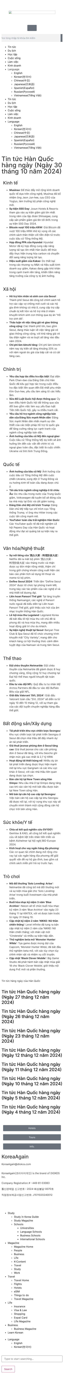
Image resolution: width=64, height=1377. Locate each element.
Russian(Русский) (24, 91)
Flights (18, 1284)
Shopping (19, 1313)
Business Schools (30, 1235)
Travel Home (21, 1280)
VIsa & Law (20, 1310)
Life (16, 1257)
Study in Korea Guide (26, 1216)
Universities (27, 1227)
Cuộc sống (14, 58)
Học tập (12, 54)
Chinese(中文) (22, 80)
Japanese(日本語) (24, 84)
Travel (17, 1265)
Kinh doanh (14, 65)
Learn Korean (15, 1332)
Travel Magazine (23, 1298)
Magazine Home (23, 1246)
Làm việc (13, 61)
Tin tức (12, 46)
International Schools (32, 1239)
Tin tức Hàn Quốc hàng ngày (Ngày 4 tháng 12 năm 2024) (31, 1109)
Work (17, 1272)
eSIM (17, 1291)
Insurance (19, 1306)
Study (11, 1213)
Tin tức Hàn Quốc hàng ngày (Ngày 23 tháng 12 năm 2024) (31, 1036)
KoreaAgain (15, 1157)
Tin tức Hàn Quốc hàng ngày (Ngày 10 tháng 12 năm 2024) (32, 1081)
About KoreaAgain (12, 1204)
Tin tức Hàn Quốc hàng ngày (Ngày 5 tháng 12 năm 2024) (31, 1095)
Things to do (21, 1295)
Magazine (13, 1242)
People (18, 1250)
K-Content (20, 1261)
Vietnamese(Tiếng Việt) (27, 95)
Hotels (18, 1287)
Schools (18, 1224)
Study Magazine (23, 1220)
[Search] (61, 38)
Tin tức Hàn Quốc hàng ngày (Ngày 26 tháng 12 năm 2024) (31, 1016)
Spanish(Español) (24, 87)
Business (19, 1254)
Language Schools (31, 1231)
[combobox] (32, 1359)
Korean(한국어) (22, 76)
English (18, 73)
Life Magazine (22, 1321)
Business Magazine (25, 1328)
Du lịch (12, 50)
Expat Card (20, 1317)
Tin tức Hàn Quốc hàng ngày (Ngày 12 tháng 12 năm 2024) (32, 1052)
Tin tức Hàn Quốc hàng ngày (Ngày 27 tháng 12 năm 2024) (31, 997)
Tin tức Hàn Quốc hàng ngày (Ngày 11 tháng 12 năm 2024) (32, 1067)
